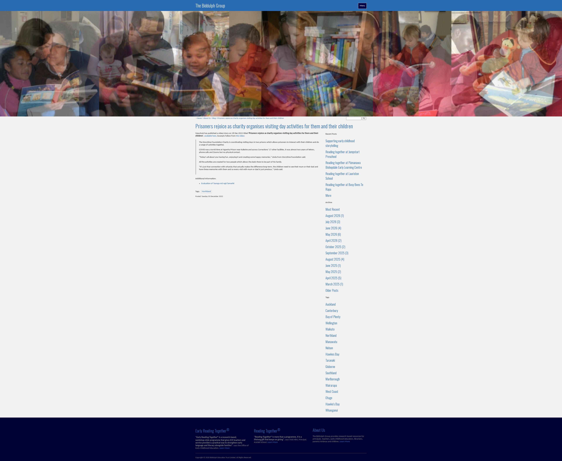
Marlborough (332, 379)
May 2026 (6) (333, 234)
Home (199, 118)
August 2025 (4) (334, 259)
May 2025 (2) (333, 271)
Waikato (330, 329)
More (328, 195)
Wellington (331, 323)
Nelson (329, 347)
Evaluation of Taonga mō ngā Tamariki (217, 183)
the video (240, 136)
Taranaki (330, 360)
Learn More (224, 448)
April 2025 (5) (333, 277)
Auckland (330, 304)
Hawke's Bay (332, 404)
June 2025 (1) (333, 265)
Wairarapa (331, 385)
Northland (206, 191)
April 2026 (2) (333, 240)
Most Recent (332, 209)
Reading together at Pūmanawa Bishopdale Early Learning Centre (343, 165)
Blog (214, 118)
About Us (207, 118)
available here (210, 136)
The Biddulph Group (210, 5)
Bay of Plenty (332, 316)
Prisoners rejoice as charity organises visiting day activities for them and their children (250, 118)
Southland (330, 372)
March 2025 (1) (334, 284)
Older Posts (331, 290)
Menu (362, 6)
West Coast (331, 391)
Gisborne (330, 366)
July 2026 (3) (332, 221)
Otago (328, 397)
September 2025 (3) (336, 252)
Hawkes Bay (332, 354)
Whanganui (331, 410)
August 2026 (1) (334, 215)
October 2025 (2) (335, 246)
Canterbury (331, 310)
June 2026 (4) (333, 228)
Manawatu (331, 341)
